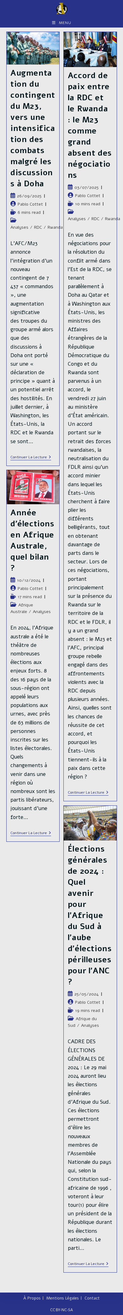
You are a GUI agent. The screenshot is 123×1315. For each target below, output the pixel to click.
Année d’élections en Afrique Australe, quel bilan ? (32, 540)
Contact (92, 1298)
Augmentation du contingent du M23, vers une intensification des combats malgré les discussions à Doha (32, 128)
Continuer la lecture (30, 457)
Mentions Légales (62, 1298)
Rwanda (55, 227)
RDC (38, 227)
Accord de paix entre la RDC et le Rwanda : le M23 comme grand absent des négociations (90, 125)
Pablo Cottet (30, 204)
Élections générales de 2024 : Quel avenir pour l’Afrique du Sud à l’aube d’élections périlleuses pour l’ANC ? (90, 915)
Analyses (19, 227)
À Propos (32, 1298)
